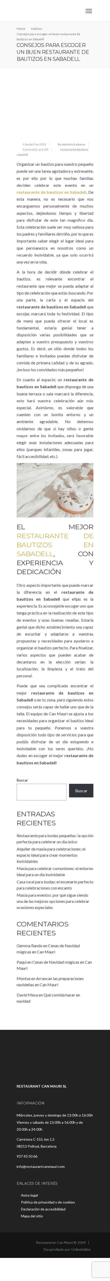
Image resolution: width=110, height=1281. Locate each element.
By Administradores (71, 144)
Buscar (22, 780)
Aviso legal (29, 1195)
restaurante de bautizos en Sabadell (51, 192)
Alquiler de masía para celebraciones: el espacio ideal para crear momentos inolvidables (51, 855)
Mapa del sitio (32, 1216)
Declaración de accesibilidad (43, 1209)
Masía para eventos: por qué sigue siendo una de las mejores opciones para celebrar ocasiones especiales (53, 901)
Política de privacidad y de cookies (48, 1202)
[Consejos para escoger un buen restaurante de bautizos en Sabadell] (55, 109)
